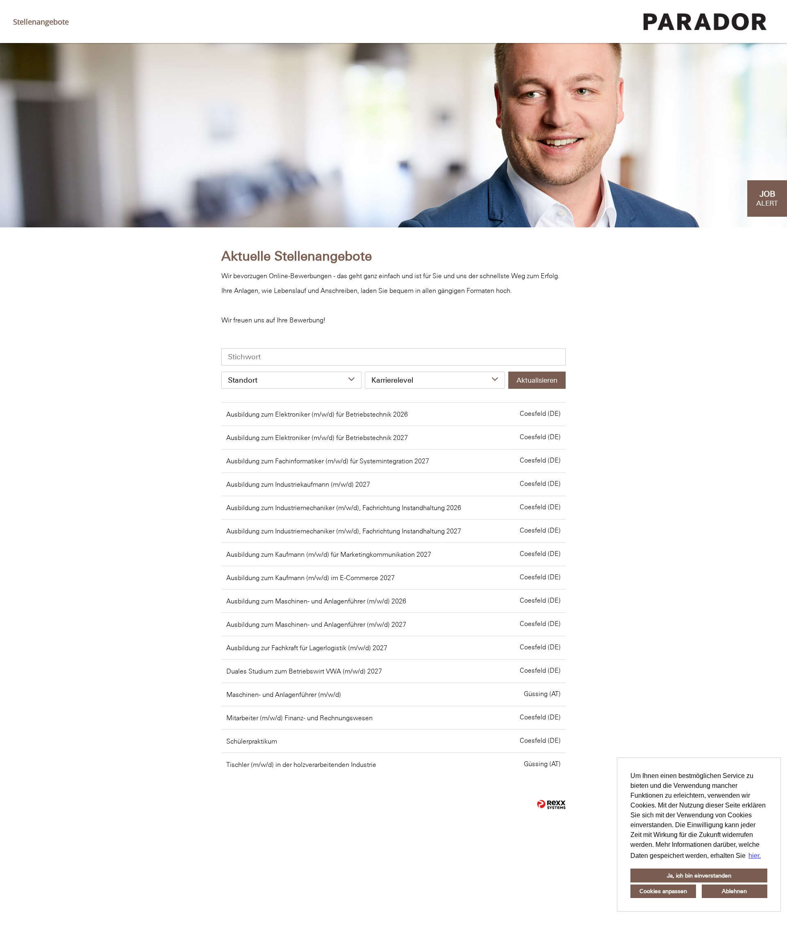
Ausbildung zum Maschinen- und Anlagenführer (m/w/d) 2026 (316, 601)
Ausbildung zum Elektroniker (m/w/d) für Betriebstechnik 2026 (317, 414)
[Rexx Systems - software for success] (551, 804)
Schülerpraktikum (251, 741)
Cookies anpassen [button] (663, 891)
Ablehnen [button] (734, 891)
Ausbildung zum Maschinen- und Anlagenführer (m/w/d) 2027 (316, 624)
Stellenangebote (41, 22)
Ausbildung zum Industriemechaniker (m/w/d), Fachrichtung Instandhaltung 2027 (343, 531)
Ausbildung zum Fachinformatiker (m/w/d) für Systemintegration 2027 (327, 461)
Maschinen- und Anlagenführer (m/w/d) (283, 694)
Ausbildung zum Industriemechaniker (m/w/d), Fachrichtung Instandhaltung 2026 (343, 507)
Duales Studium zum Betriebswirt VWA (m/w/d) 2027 (304, 671)
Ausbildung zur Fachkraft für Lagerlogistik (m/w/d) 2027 (306, 647)
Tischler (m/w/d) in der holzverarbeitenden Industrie (301, 764)
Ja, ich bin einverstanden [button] (699, 875)
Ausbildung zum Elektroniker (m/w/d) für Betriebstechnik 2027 (317, 437)
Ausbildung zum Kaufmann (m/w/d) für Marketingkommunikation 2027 (328, 554)
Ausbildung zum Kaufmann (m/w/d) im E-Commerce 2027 (310, 577)
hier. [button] (754, 855)
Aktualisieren (536, 380)
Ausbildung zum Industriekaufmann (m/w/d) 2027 (298, 484)
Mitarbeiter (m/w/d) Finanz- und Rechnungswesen (299, 717)
